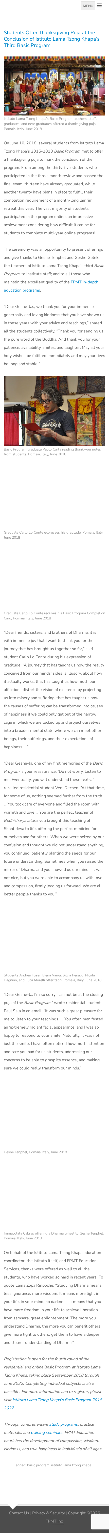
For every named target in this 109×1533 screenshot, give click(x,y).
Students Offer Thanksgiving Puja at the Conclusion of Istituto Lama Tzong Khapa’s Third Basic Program (52, 39)
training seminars (46, 1432)
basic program (38, 1465)
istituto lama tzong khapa (71, 1465)
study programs (63, 1424)
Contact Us (19, 1513)
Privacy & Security (48, 1513)
